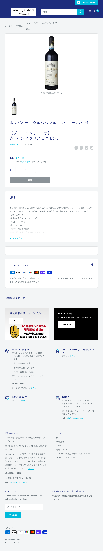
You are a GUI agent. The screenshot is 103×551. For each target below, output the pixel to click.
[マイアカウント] (90, 11)
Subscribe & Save (88, 2)
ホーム (7, 26)
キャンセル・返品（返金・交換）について (74, 453)
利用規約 (60, 441)
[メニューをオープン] (6, 12)
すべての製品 (18, 26)
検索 (58, 437)
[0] (95, 11)
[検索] (80, 12)
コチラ (33, 388)
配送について (61, 449)
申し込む (13, 515)
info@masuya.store (19, 483)
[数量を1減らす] (18, 170)
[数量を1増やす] (33, 170)
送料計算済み (26, 162)
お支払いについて (63, 445)
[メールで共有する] (91, 148)
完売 (30, 180)
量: (11, 170)
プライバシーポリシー (65, 457)
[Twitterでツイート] (86, 148)
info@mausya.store (75, 418)
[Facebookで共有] (76, 148)
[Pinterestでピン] (81, 148)
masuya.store (15, 145)
